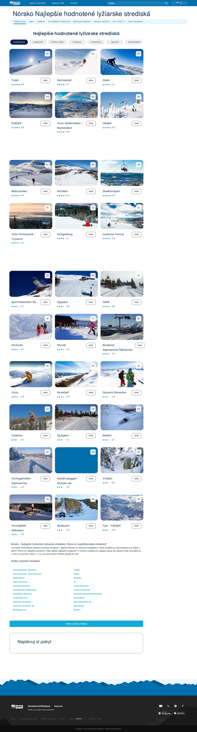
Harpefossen (19, 577)
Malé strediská (134, 42)
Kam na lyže (58, 3)
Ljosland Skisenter (21, 586)
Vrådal (77, 570)
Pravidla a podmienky (48, 719)
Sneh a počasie (37, 3)
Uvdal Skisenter (20, 597)
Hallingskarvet (19, 609)
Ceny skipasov (135, 21)
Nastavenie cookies (95, 719)
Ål (75, 582)
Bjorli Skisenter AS (82, 601)
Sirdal (76, 574)
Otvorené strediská (59, 21)
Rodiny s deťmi (57, 42)
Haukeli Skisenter (82, 590)
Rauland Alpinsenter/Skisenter (88, 593)
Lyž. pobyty (119, 21)
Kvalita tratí (38, 42)
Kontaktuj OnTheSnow (39, 706)
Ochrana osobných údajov (28, 719)
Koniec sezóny (101, 21)
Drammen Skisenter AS (23, 606)
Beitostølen (79, 597)
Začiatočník (96, 42)
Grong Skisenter (81, 586)
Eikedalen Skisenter (22, 601)
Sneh (31, 21)
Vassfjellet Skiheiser (22, 593)
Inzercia (58, 706)
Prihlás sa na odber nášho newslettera (41, 710)
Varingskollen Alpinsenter (25, 590)
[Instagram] (175, 706)
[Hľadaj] (166, 3)
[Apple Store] (179, 712)
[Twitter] (168, 706)
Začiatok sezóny (82, 21)
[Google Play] (165, 712)
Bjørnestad (79, 606)
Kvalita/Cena (19, 42)
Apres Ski (114, 42)
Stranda (77, 577)
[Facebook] (183, 706)
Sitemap (62, 719)
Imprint (13, 719)
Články (74, 3)
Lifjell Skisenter (20, 582)
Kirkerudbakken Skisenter (25, 570)
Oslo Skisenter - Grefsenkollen (27, 574)
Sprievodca (20, 21)
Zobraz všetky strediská (76, 623)
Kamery (41, 21)
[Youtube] (161, 706)
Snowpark (77, 42)
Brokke (77, 609)
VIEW (45, 80)
